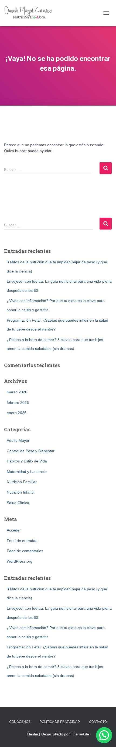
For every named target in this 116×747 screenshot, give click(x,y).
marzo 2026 (17, 392)
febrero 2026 (18, 402)
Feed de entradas (22, 540)
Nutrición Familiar (22, 482)
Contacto (98, 722)
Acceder (14, 530)
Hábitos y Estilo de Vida (27, 461)
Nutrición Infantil (20, 492)
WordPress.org (19, 561)
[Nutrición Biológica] (31, 13)
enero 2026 (16, 413)
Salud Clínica (18, 503)
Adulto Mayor (18, 440)
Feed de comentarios (25, 551)
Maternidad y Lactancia (27, 471)
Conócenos (19, 722)
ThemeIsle (80, 734)
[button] (104, 735)
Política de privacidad (60, 722)
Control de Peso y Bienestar (30, 451)
